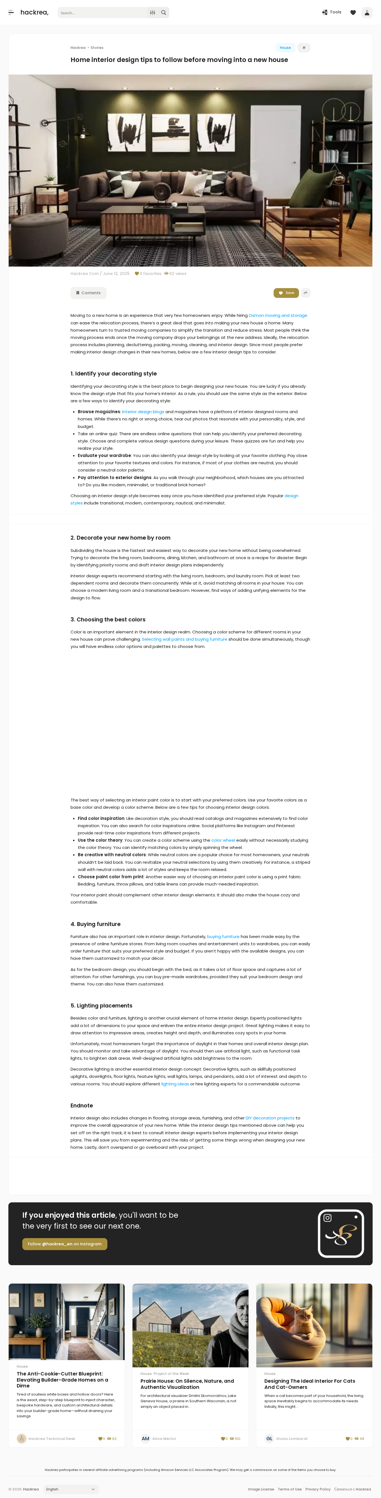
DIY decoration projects (270, 1118)
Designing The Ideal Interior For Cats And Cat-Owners (309, 1384)
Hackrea (31, 1489)
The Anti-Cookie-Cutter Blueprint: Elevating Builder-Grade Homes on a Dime (62, 1379)
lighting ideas (175, 1084)
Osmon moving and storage (278, 315)
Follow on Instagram (65, 1244)
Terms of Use (290, 1489)
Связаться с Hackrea (352, 1489)
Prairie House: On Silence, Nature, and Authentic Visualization (187, 1384)
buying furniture (223, 936)
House (285, 47)
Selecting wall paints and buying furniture (184, 639)
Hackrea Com (85, 273)
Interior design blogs (143, 412)
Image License (261, 1489)
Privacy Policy (318, 1489)
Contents (90, 293)
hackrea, (34, 12)
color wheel (223, 840)
